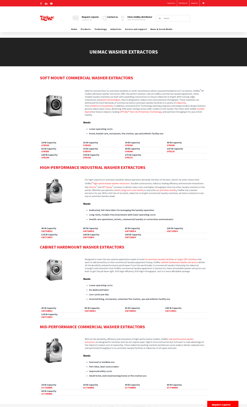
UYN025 (87, 145)
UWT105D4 (172, 231)
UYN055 (45, 151)
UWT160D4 (88, 237)
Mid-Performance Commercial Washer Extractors (92, 326)
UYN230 (87, 157)
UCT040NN (130, 387)
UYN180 (45, 157)
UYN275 (129, 157)
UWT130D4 (46, 237)
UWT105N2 (170, 310)
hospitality (107, 105)
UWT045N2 (46, 310)
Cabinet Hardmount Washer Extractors (82, 247)
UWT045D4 (46, 231)
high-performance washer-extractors (111, 183)
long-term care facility (132, 190)
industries (181, 102)
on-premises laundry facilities (159, 259)
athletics (94, 105)
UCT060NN (172, 387)
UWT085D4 (130, 231)
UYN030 (129, 145)
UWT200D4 (130, 237)
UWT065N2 (90, 310)
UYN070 (87, 151)
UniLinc (92, 187)
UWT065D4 (88, 231)
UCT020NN (46, 387)
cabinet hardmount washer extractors (179, 262)
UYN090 (129, 151)
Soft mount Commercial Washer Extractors (86, 77)
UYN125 (171, 151)
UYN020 (45, 145)
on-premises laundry (167, 190)
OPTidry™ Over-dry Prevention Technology (141, 111)
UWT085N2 (130, 310)
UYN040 (171, 145)
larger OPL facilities (187, 259)
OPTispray (107, 187)
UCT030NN (88, 387)
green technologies (110, 99)
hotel (117, 190)
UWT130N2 (46, 317)
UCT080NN (46, 393)
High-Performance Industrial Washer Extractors (92, 167)
